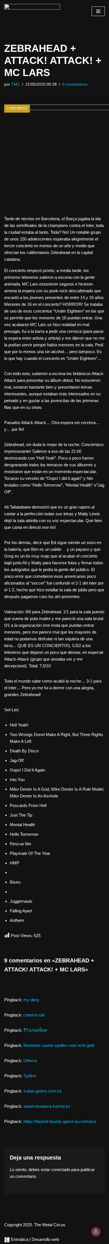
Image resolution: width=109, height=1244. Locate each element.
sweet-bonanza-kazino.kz (46, 1106)
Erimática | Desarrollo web (34, 1239)
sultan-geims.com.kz (42, 1091)
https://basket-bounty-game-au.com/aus (59, 1121)
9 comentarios (74, 84)
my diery (31, 999)
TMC (15, 84)
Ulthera (30, 1060)
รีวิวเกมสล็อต (35, 1030)
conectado (60, 1169)
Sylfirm (29, 1075)
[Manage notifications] (95, 1231)
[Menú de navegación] (98, 11)
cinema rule (34, 1015)
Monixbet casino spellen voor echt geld (58, 1045)
